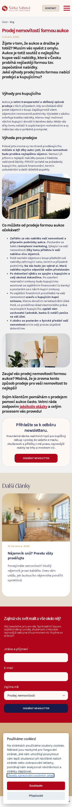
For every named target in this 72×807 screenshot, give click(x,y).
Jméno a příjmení (17, 649)
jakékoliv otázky (33, 406)
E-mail (9, 668)
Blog (12, 22)
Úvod (4, 22)
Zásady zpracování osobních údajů (30, 775)
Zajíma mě (11, 687)
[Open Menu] (67, 8)
